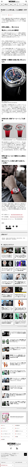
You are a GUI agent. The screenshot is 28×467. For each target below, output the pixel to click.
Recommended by (21, 326)
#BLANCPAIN (19, 238)
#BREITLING (8, 239)
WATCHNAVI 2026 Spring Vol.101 (17, 416)
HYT (3, 222)
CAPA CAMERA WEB (18, 462)
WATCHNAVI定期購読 (5, 455)
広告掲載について (14, 455)
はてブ (10, 226)
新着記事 (6, 4)
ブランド (20, 4)
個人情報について (15, 453)
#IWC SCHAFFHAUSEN (11, 238)
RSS (17, 448)
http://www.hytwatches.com (16, 214)
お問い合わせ (3, 456)
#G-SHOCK (14, 239)
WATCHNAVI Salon (14, 1)
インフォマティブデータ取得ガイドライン (8, 454)
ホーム (1, 4)
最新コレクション (19, 431)
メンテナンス (4, 431)
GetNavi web (14, 444)
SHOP (15, 4)
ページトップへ (25, 454)
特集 (11, 4)
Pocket (17, 226)
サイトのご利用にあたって (6, 453)
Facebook (6, 226)
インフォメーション (6, 436)
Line (13, 226)
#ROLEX (3, 238)
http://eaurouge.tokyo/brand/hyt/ (16, 216)
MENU (2, 1)
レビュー (11, 14)
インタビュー (18, 433)
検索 (26, 1)
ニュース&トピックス (6, 433)
